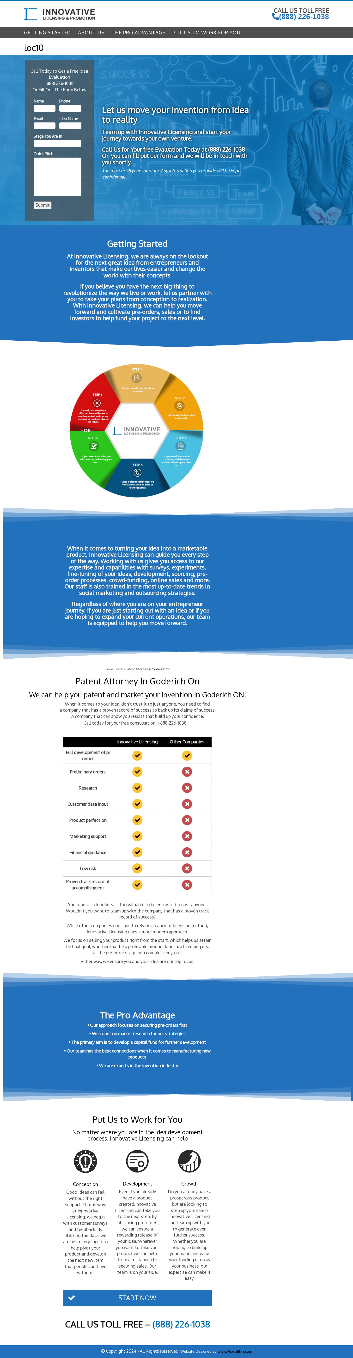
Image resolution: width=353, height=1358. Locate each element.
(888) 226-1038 (304, 16)
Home (109, 669)
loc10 (119, 669)
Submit (43, 205)
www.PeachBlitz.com (235, 1351)
